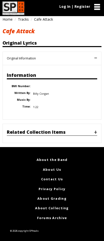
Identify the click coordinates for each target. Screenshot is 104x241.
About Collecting (52, 208)
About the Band (52, 159)
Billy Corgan (41, 93)
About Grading (52, 198)
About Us (52, 169)
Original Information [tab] (21, 58)
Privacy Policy (52, 189)
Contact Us (52, 179)
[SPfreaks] (13, 8)
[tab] (52, 133)
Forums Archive (52, 218)
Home (8, 19)
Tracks (23, 19)
